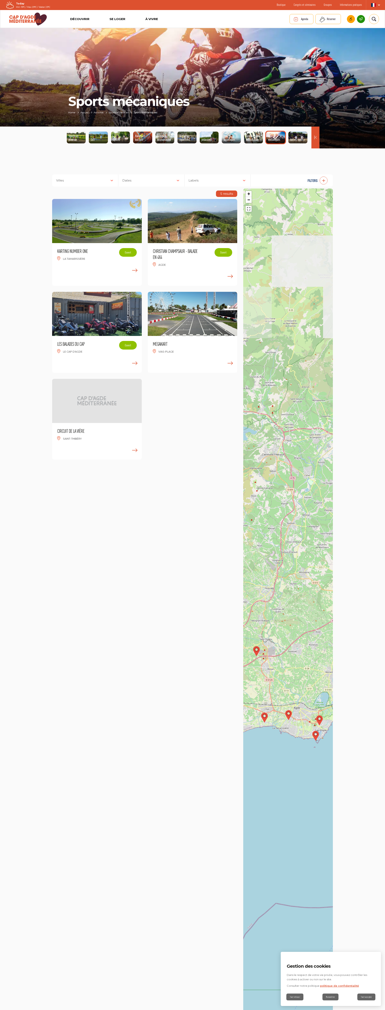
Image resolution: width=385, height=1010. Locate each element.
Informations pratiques (351, 4)
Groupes (328, 4)
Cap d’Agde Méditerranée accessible (351, 19)
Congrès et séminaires (305, 4)
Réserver (331, 19)
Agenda (304, 19)
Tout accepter (366, 997)
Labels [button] (193, 180)
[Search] (374, 19)
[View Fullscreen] (249, 209)
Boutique (281, 4)
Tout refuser (295, 997)
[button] (294, 180)
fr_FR (375, 5)
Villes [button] (60, 180)
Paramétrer (330, 997)
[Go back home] (28, 19)
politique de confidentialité (339, 985)
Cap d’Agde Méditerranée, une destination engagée (361, 19)
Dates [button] (126, 180)
